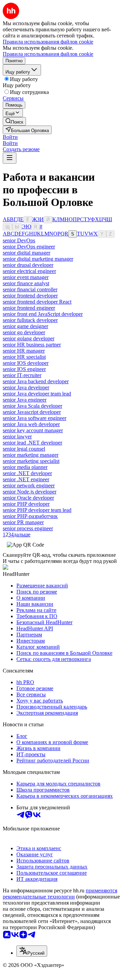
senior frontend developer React (37, 302)
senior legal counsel (24, 449)
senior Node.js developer (29, 492)
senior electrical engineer (29, 271)
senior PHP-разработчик (30, 516)
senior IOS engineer (24, 369)
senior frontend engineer (29, 308)
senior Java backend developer (36, 381)
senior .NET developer (27, 473)
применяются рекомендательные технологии (60, 894)
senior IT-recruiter (22, 375)
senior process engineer (28, 528)
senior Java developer (26, 387)
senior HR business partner (32, 344)
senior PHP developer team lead (37, 510)
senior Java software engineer (34, 418)
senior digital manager (26, 253)
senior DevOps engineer (29, 246)
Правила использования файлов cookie (48, 54)
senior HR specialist (24, 357)
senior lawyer (17, 436)
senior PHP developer (26, 504)
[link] (14, 121)
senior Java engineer (24, 400)
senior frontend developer (30, 295)
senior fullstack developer (30, 320)
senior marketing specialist (31, 461)
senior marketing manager (30, 455)
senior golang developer (28, 338)
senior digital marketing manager (38, 259)
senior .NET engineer (26, 479)
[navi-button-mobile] (9, 158)
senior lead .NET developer (32, 443)
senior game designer (25, 326)
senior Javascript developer (32, 412)
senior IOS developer (26, 363)
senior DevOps (19, 240)
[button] (10, 137)
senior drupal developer (28, 265)
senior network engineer (29, 485)
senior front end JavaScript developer (43, 314)
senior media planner (25, 467)
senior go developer (24, 332)
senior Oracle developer (28, 498)
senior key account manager (33, 430)
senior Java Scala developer (32, 406)
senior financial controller (30, 289)
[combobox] (31, 951)
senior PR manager (23, 522)
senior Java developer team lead (37, 394)
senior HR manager (24, 351)
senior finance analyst (26, 283)
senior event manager (26, 277)
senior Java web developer (31, 424)
